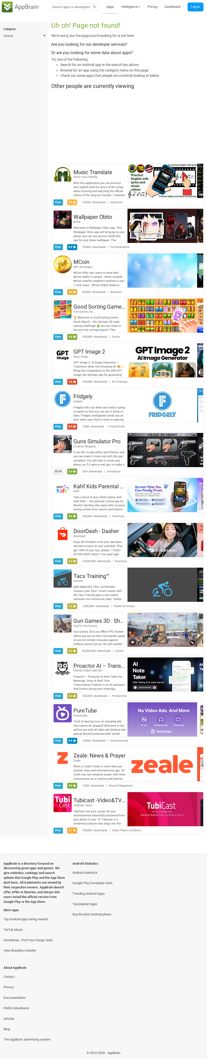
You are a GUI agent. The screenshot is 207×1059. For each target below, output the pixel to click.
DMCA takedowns (16, 1008)
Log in (195, 7)
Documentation (14, 998)
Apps (110, 7)
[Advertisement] (127, 126)
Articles (9, 1019)
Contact (9, 977)
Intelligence (130, 7)
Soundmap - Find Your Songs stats (28, 940)
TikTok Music (13, 930)
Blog (7, 1029)
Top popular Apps (84, 904)
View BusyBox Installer (20, 950)
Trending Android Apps (88, 893)
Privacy (9, 987)
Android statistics (84, 872)
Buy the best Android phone (91, 914)
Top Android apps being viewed (26, 919)
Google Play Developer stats (92, 883)
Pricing (152, 7)
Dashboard (172, 7)
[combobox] (71, 7)
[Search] (94, 7)
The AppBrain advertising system (27, 1039)
